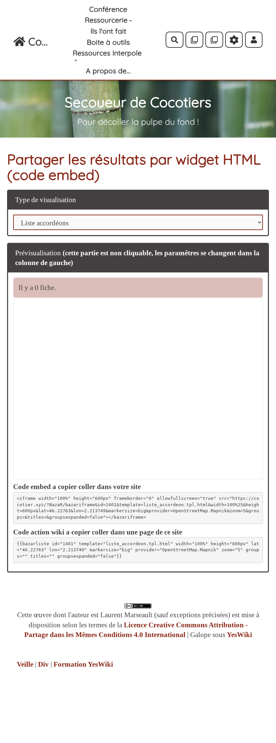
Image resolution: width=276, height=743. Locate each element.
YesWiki (239, 635)
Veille (25, 664)
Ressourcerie (106, 19)
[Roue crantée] (234, 40)
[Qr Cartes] (194, 40)
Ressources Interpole (107, 52)
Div (43, 664)
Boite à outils (108, 42)
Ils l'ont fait (108, 31)
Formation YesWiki (83, 664)
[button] (254, 40)
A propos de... (108, 70)
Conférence (108, 9)
